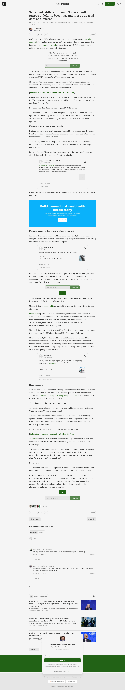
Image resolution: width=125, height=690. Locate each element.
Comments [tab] (33, 532)
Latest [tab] (36, 596)
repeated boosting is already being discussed (58, 395)
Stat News (33, 313)
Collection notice (76, 677)
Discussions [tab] (43, 596)
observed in (49, 306)
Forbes (35, 439)
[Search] (98, 4)
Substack (53, 686)
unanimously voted (47, 45)
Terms (68, 677)
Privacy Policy (76, 666)
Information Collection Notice (62, 666)
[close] (80, 636)
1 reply (37, 578)
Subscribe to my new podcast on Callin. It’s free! (52, 92)
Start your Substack (57, 681)
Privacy (62, 677)
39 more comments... (35, 587)
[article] (62, 607)
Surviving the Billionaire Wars (42, 566)
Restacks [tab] (41, 532)
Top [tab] (31, 596)
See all (33, 649)
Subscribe (110, 4)
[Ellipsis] (94, 549)
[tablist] (37, 532)
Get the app (71, 681)
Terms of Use (71, 664)
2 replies (37, 560)
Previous (36, 519)
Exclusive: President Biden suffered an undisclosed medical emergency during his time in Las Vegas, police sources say (53, 603)
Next (90, 519)
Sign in (119, 4)
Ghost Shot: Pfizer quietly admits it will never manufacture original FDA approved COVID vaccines (52, 619)
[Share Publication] (102, 4)
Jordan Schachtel (39, 28)
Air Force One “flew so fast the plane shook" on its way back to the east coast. (53, 609)
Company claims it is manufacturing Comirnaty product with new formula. (52, 623)
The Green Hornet (38, 549)
